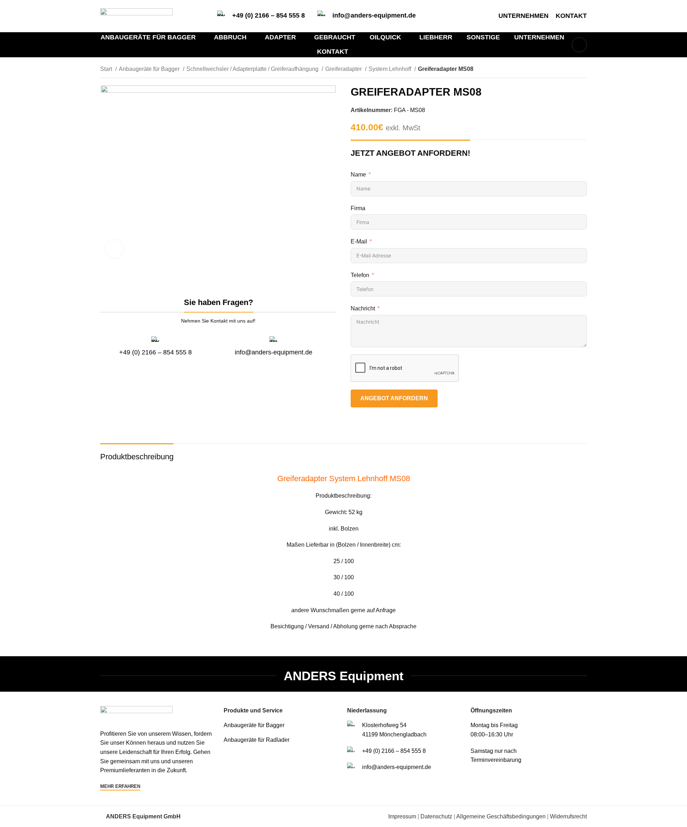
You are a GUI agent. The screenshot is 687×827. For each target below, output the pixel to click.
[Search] (579, 45)
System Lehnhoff (391, 69)
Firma (358, 208)
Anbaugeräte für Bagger (150, 69)
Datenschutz (436, 816)
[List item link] (282, 725)
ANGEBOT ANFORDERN (394, 398)
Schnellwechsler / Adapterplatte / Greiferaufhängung (253, 69)
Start (106, 69)
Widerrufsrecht (568, 816)
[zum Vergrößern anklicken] (114, 249)
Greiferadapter (344, 69)
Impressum (402, 816)
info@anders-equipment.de (374, 15)
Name (358, 174)
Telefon (360, 275)
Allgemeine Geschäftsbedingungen (501, 816)
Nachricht (363, 308)
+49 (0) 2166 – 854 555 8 (268, 15)
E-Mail (359, 241)
